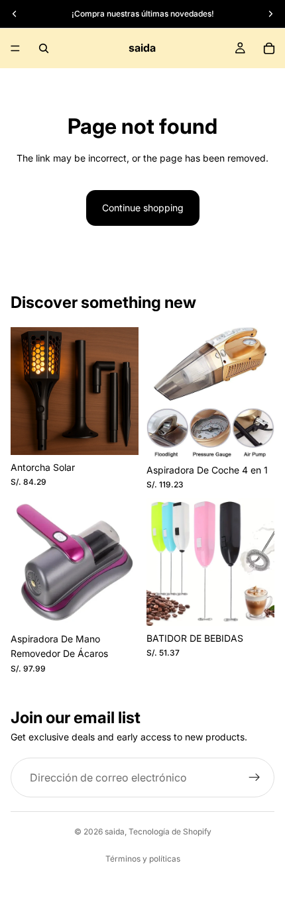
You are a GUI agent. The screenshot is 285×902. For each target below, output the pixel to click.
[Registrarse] (254, 777)
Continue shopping (143, 207)
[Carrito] (269, 48)
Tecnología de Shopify (170, 831)
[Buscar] (43, 48)
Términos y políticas (142, 859)
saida (115, 831)
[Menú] (15, 48)
